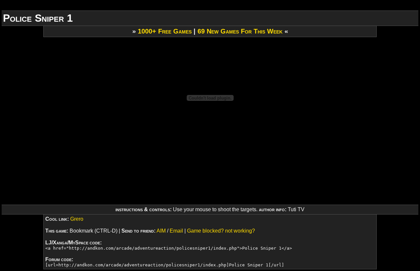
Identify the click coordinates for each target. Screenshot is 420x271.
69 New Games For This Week (240, 31)
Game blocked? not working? (221, 231)
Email (176, 231)
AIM (161, 231)
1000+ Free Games (165, 31)
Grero (76, 219)
